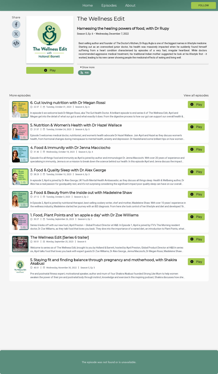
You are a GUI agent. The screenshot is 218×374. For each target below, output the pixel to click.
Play (53, 70)
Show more (88, 67)
